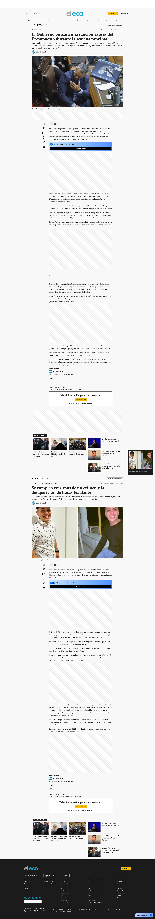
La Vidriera (41, 20)
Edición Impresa (92, 20)
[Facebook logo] (36, 899)
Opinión (54, 20)
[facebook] (43, 137)
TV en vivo (102, 20)
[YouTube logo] (25, 899)
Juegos (129, 20)
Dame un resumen (81, 148)
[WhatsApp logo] (32, 899)
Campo (35, 20)
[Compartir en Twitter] (43, 128)
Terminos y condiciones (125, 909)
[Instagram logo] (40, 899)
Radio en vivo (111, 20)
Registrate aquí (86, 403)
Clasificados (81, 20)
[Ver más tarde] (43, 123)
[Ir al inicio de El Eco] (74, 13)
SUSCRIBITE (112, 13)
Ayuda (107, 909)
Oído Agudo (48, 20)
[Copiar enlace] (43, 147)
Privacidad (114, 909)
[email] (43, 133)
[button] (51, 124)
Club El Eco (121, 20)
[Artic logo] (28, 910)
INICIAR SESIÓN (81, 399)
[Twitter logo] (29, 899)
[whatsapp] (43, 142)
